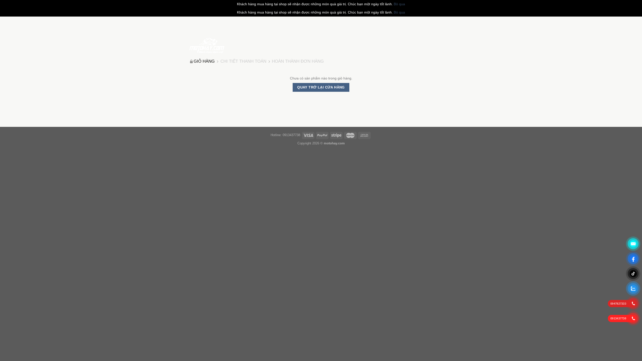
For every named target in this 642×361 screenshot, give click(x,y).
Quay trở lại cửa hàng (321, 87)
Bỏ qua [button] (399, 4)
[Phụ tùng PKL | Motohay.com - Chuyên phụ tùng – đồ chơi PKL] (206, 45)
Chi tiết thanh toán (243, 61)
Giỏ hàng (204, 61)
